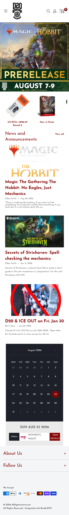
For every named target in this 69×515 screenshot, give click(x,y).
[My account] (54, 11)
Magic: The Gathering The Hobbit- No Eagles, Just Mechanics (30, 188)
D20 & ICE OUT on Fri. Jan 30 (34, 321)
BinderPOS (46, 508)
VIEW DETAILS (55, 437)
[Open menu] (5, 10)
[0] (62, 11)
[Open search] (48, 11)
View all (59, 134)
